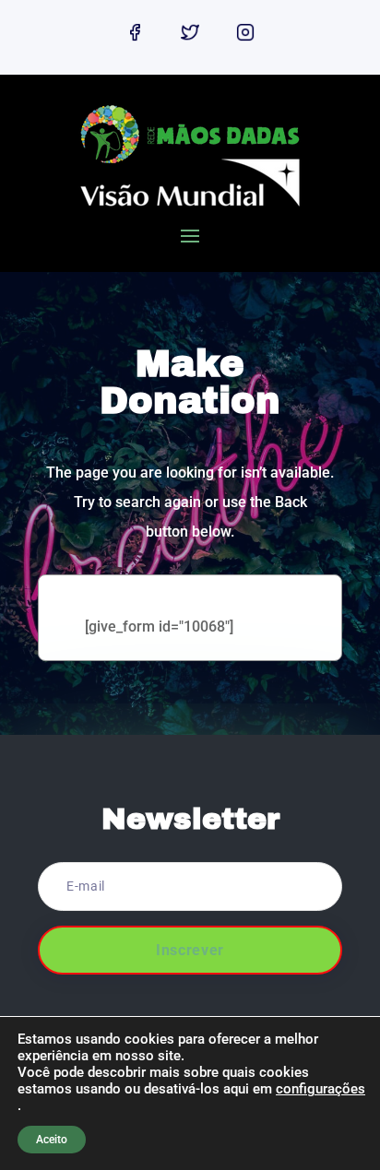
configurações (320, 1089)
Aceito (51, 1139)
